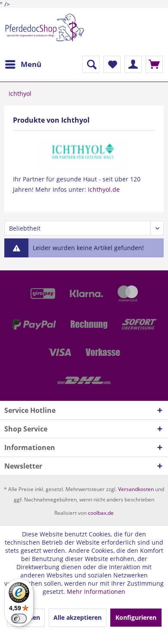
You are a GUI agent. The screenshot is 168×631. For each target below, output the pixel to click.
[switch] (19, 618)
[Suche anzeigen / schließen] (91, 64)
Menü (31, 64)
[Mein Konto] (133, 64)
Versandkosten (136, 489)
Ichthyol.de (104, 189)
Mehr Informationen (96, 591)
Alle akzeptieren (77, 617)
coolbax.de (101, 513)
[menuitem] (23, 64)
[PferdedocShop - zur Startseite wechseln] (44, 32)
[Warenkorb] (154, 64)
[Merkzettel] (112, 64)
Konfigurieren (135, 617)
